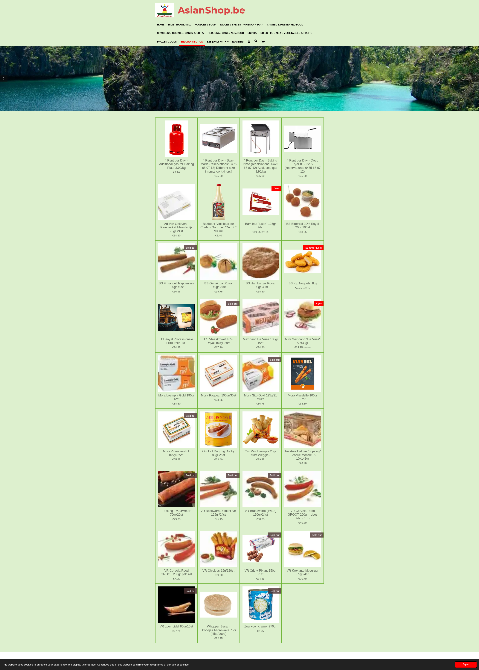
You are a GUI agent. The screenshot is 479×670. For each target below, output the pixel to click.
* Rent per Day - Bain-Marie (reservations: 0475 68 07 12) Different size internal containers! (219, 166)
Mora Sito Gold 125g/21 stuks (260, 397)
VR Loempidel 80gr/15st (176, 626)
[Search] (256, 41)
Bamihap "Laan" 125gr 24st (260, 225)
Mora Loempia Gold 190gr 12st (176, 397)
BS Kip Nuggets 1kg (303, 283)
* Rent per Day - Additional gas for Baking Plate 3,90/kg (176, 164)
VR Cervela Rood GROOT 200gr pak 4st (176, 572)
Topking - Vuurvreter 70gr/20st (176, 512)
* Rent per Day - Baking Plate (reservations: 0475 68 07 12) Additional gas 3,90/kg (260, 166)
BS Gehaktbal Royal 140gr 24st (218, 285)
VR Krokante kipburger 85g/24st (302, 572)
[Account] (248, 41)
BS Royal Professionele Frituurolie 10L (176, 341)
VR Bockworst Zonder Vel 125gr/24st (219, 512)
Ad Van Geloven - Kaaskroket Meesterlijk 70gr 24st (176, 227)
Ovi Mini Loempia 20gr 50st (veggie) (260, 453)
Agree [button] (466, 664)
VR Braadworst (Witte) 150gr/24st (260, 512)
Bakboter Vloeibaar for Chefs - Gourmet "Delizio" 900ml (218, 227)
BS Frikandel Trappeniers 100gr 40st (176, 285)
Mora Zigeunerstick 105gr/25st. (176, 453)
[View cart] (263, 41)
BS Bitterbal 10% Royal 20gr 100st (302, 225)
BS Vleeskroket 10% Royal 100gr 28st (218, 341)
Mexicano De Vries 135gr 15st (260, 341)
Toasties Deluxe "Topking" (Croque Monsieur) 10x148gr (303, 454)
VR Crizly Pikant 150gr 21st (261, 572)
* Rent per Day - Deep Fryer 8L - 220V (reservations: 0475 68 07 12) (303, 166)
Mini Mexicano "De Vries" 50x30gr (302, 341)
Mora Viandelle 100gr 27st (302, 397)
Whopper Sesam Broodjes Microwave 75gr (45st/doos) (218, 630)
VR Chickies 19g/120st (218, 570)
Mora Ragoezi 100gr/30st (218, 395)
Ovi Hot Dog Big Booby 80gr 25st (218, 453)
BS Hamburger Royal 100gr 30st (260, 285)
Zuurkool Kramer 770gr (260, 626)
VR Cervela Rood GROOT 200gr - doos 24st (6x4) (303, 514)
